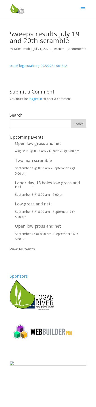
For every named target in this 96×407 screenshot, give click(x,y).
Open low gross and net (38, 143)
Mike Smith (22, 49)
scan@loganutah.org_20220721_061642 (38, 65)
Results (59, 49)
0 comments (77, 49)
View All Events (22, 249)
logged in (35, 99)
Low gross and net (32, 204)
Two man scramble (33, 160)
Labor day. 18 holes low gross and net (47, 184)
